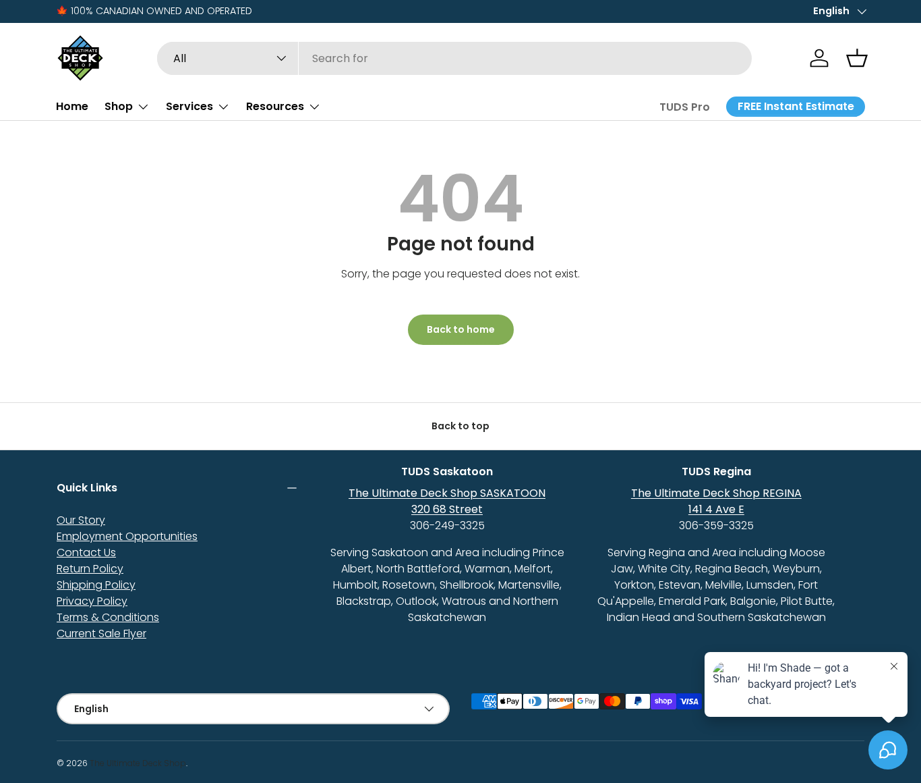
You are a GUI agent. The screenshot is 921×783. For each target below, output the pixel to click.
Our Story (81, 520)
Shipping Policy (96, 585)
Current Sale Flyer (101, 633)
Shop (119, 106)
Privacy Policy (92, 601)
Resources (275, 106)
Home (72, 106)
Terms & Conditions (108, 617)
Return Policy (90, 568)
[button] (857, 58)
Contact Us (86, 552)
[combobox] (454, 58)
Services (189, 106)
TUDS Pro (684, 107)
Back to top (460, 426)
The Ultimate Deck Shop (138, 763)
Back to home (461, 329)
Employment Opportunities (127, 536)
